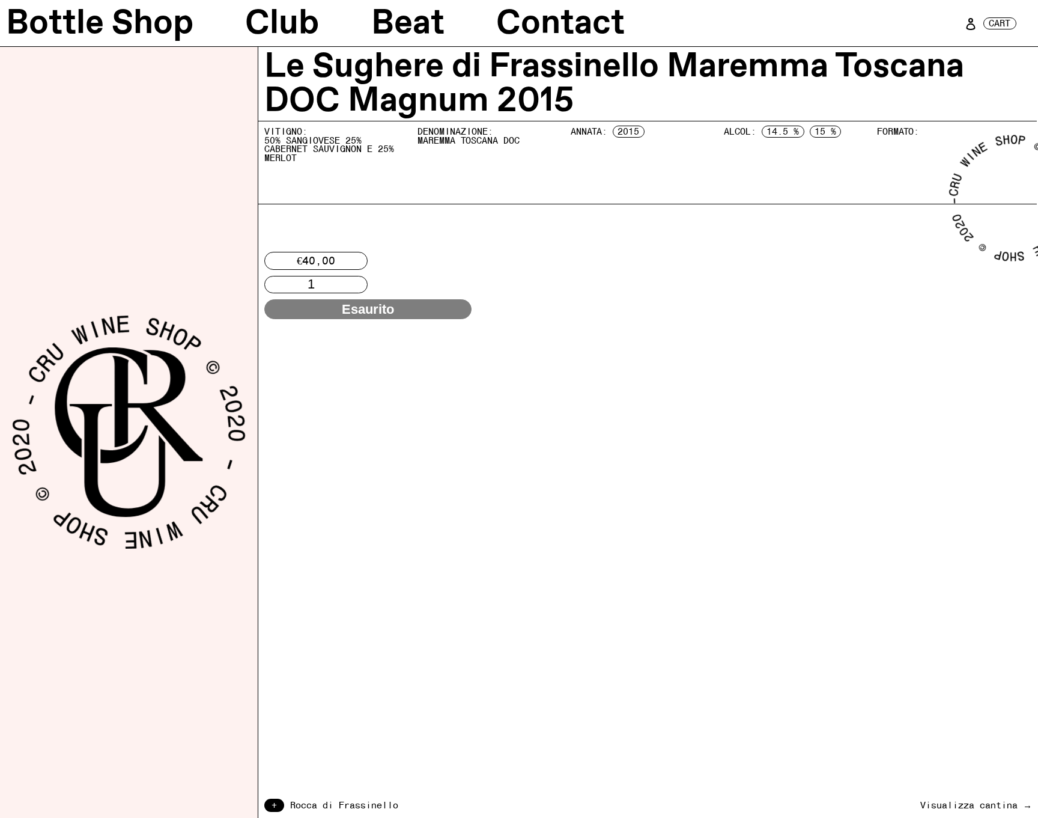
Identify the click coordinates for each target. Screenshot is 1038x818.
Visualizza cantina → (976, 805)
